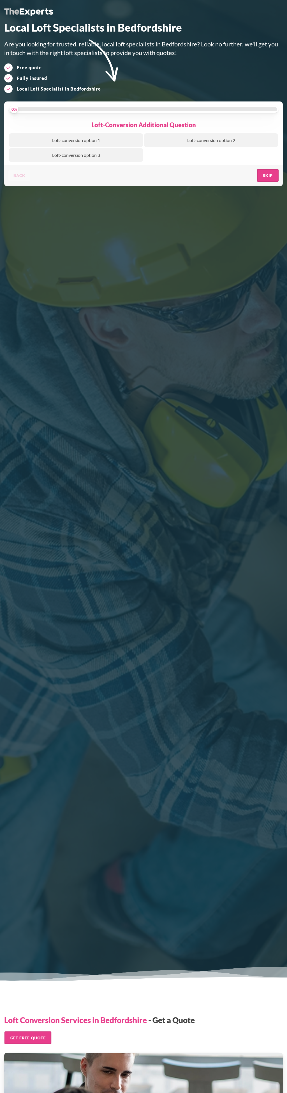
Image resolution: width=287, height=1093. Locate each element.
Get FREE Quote (28, 1038)
